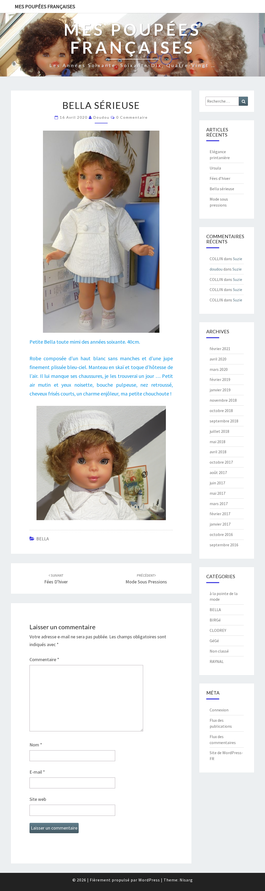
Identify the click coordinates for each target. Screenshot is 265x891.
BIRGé (215, 620)
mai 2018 (217, 441)
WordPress (149, 879)
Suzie (237, 258)
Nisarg (186, 879)
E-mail (37, 772)
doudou (101, 117)
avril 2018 (218, 451)
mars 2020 (219, 369)
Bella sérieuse (222, 188)
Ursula (215, 168)
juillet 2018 (219, 431)
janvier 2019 (220, 389)
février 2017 (220, 513)
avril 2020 (218, 359)
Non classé (219, 651)
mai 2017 (217, 493)
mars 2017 (219, 503)
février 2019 (220, 379)
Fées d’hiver (220, 178)
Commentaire (44, 659)
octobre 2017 (221, 462)
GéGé (214, 640)
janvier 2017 (220, 524)
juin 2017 (217, 482)
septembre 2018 (224, 420)
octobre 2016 (221, 534)
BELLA (42, 539)
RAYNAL (217, 661)
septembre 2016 (224, 544)
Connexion (219, 709)
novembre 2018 (223, 400)
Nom (36, 745)
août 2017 (218, 472)
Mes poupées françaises (45, 6)
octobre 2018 (221, 410)
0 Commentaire (132, 117)
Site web (38, 799)
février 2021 (220, 348)
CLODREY (218, 630)
